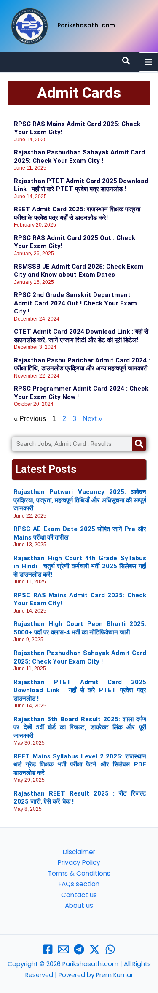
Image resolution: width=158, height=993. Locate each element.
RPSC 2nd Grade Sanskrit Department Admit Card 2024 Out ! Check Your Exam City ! (75, 303)
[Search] (139, 444)
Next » (92, 418)
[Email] (63, 949)
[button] (126, 61)
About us (79, 905)
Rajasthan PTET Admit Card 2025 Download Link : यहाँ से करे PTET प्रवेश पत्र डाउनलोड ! (81, 185)
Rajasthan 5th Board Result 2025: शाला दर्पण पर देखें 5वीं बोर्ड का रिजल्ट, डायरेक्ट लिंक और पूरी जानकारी (79, 727)
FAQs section (79, 884)
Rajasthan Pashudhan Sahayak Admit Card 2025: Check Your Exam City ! (79, 156)
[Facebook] (48, 949)
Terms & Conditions (79, 873)
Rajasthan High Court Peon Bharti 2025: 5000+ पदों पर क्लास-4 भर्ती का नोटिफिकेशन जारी (79, 628)
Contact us (79, 894)
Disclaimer (79, 851)
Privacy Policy (79, 862)
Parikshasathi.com (86, 26)
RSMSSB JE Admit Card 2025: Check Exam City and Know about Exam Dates (79, 271)
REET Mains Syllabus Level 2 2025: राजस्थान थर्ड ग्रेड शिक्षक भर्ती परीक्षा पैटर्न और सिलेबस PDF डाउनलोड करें (79, 765)
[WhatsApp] (110, 949)
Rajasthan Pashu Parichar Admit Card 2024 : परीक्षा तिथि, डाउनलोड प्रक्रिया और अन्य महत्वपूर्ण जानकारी (82, 364)
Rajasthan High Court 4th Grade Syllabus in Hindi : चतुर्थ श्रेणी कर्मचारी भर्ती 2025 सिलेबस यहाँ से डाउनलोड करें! (79, 566)
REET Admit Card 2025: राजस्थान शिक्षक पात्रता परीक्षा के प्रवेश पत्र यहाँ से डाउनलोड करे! (77, 213)
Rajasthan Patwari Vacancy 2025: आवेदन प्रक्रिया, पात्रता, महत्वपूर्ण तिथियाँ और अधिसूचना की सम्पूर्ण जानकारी (79, 500)
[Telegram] (79, 949)
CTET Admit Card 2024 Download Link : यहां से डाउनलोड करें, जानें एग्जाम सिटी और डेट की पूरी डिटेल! (81, 336)
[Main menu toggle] (148, 61)
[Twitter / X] (94, 949)
